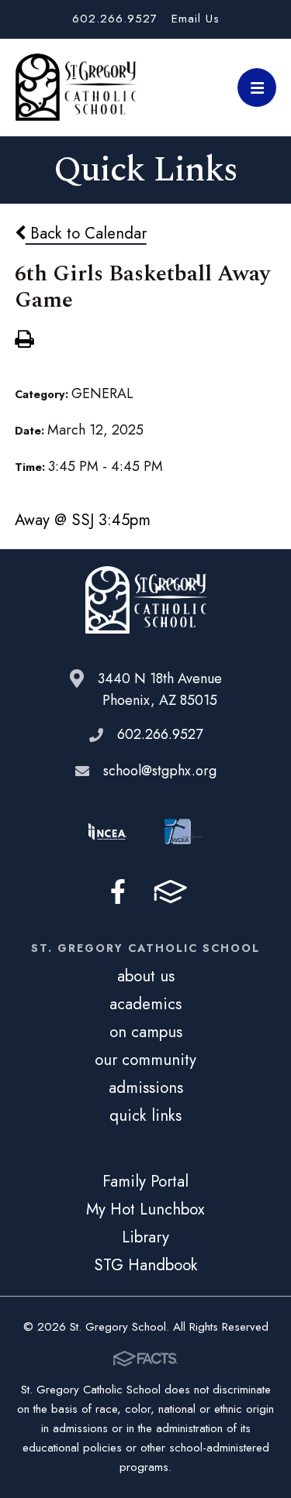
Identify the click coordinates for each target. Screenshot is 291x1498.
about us (146, 976)
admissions (146, 1087)
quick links (145, 1115)
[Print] (24, 340)
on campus (145, 1031)
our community (145, 1059)
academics (145, 1003)
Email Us (195, 18)
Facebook (118, 891)
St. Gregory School (76, 87)
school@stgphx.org (160, 771)
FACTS (170, 891)
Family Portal (145, 1181)
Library (145, 1237)
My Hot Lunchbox (145, 1209)
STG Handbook (146, 1264)
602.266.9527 (115, 18)
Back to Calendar (86, 233)
